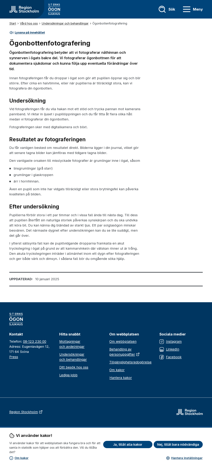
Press (13, 357)
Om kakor (21, 458)
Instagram (174, 341)
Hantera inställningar (187, 458)
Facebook (174, 357)
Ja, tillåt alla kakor (127, 444)
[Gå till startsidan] (24, 9)
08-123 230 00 (34, 341)
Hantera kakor (120, 378)
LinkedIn (172, 349)
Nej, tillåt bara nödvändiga (178, 444)
